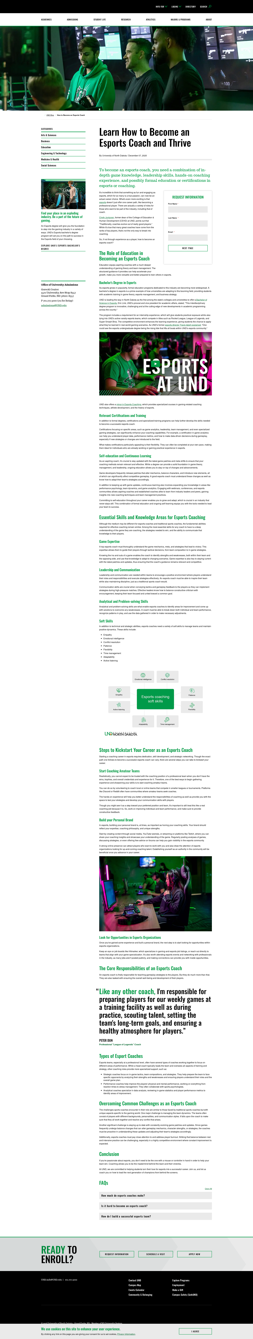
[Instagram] (43, 1287)
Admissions (72, 19)
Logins (175, 6)
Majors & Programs (181, 19)
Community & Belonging (140, 1294)
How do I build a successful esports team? (126, 1217)
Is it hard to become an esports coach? (124, 1206)
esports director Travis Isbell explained (183, 324)
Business (45, 141)
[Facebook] (49, 1287)
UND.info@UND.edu (51, 1280)
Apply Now (194, 1254)
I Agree (201, 1331)
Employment (178, 1285)
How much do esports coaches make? (123, 1196)
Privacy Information (126, 1334)
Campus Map (135, 1285)
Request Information (116, 1254)
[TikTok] (68, 1287)
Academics (46, 19)
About (209, 19)
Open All (208, 1189)
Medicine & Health (50, 159)
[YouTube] (62, 1287)
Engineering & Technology (54, 153)
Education (46, 147)
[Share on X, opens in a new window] (193, 155)
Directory (191, 6)
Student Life (100, 19)
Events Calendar (136, 1290)
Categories (47, 128)
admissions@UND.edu (54, 305)
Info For (160, 6)
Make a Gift (177, 1290)
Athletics (150, 19)
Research (126, 19)
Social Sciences (48, 165)
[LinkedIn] (55, 1287)
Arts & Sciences (48, 135)
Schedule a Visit (155, 1254)
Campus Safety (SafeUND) (185, 1294)
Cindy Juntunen (106, 217)
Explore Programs (180, 1280)
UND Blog (50, 115)
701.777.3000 (71, 1280)
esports (102, 202)
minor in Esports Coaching (128, 404)
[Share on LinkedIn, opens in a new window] (202, 155)
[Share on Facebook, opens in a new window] (198, 155)
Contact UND (135, 1280)
